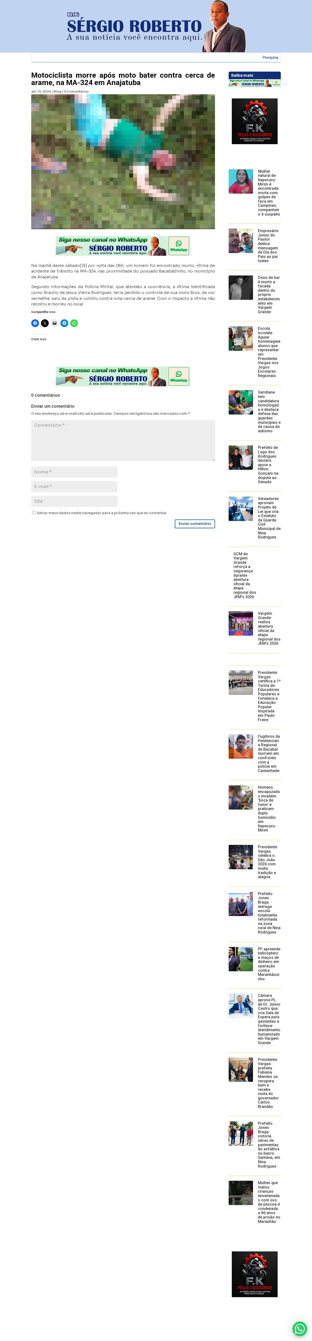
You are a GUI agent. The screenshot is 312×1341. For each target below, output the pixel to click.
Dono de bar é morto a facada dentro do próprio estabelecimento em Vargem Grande (269, 294)
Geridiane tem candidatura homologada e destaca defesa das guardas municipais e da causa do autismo (269, 411)
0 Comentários (76, 91)
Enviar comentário (195, 523)
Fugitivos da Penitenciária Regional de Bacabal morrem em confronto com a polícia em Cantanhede (269, 753)
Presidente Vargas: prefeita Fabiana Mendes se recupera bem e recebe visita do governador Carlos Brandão (268, 1083)
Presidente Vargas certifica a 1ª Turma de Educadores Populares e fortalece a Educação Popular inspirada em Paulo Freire (269, 696)
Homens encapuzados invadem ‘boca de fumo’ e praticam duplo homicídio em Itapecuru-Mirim (269, 808)
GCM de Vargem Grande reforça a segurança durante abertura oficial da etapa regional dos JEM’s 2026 (245, 575)
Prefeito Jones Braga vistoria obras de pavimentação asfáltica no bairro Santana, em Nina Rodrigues (269, 1145)
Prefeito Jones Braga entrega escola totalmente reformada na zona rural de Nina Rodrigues (269, 913)
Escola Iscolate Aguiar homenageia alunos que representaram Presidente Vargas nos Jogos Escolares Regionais (269, 352)
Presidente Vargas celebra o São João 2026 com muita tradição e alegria (267, 862)
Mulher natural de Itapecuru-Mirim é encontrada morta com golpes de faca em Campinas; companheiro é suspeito (269, 193)
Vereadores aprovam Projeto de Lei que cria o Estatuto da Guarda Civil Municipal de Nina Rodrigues (269, 517)
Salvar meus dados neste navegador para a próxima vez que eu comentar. (102, 513)
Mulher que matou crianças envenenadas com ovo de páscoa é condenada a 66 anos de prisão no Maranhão (269, 1202)
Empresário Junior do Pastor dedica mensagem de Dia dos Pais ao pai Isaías (268, 245)
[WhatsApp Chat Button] (299, 1329)
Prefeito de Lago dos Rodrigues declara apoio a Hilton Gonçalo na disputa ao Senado (268, 464)
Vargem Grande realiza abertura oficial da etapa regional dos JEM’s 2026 (269, 628)
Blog (57, 91)
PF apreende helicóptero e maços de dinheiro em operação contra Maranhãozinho (269, 964)
